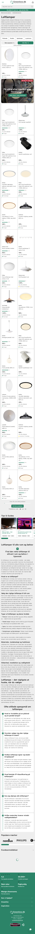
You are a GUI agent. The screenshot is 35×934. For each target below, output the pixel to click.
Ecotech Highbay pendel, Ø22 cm (26, 217)
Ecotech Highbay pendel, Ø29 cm (26, 427)
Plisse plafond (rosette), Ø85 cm (8, 427)
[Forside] (18, 2)
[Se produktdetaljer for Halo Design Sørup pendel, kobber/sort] (9, 296)
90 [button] (25, 509)
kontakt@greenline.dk (17, 920)
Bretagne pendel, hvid (8, 337)
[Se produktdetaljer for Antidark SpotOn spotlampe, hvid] (26, 357)
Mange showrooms (9, 892)
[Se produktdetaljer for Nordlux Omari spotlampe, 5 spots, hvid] (26, 238)
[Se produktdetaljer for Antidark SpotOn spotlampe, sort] (26, 143)
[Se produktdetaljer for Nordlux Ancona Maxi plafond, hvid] (9, 446)
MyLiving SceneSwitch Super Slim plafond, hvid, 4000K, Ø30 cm (9, 155)
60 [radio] (23, 509)
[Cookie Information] (23, 925)
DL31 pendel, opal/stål (25, 122)
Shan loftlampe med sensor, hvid (7, 278)
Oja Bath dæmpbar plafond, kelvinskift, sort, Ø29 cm (25, 398)
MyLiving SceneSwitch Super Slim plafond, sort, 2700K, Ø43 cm (25, 339)
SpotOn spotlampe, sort (25, 154)
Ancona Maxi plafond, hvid (8, 457)
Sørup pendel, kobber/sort (6, 308)
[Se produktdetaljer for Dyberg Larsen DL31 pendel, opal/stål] (26, 111)
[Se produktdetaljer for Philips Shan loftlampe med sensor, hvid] (9, 266)
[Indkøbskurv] (33, 2)
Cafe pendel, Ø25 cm (8, 488)
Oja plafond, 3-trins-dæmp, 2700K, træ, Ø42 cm (9, 218)
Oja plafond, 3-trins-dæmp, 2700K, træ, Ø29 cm (25, 458)
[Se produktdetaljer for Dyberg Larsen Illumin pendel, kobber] (9, 238)
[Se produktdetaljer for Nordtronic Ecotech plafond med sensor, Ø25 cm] (9, 55)
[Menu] (3, 2)
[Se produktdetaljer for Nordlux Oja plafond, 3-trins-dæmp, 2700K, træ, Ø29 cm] (26, 446)
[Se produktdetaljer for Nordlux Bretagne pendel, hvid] (9, 326)
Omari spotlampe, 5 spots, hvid (24, 249)
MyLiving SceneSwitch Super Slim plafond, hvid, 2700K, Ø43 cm (25, 186)
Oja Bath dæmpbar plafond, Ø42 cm (24, 489)
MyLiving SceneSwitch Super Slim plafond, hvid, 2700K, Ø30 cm (9, 123)
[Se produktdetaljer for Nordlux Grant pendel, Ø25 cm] (9, 357)
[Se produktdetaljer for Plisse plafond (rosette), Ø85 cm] (9, 416)
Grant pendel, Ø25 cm (8, 367)
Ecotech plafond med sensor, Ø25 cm (8, 66)
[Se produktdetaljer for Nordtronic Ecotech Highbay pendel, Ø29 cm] (26, 416)
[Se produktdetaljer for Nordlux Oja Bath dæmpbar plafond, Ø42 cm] (26, 478)
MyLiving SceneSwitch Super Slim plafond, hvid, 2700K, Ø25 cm (25, 67)
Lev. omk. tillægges (6, 75)
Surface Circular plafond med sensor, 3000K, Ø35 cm (9, 398)
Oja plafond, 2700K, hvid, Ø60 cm (26, 308)
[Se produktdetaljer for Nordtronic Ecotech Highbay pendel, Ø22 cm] (26, 206)
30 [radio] (20, 509)
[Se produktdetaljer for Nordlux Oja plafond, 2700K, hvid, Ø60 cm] (26, 296)
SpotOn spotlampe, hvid (25, 367)
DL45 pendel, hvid (24, 277)
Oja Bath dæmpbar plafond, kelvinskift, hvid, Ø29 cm (9, 186)
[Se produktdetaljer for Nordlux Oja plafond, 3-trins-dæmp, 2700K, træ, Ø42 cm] (9, 206)
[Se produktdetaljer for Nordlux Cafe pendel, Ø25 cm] (9, 478)
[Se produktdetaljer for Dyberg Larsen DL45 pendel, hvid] (26, 266)
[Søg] (32, 6)
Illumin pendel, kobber (8, 248)
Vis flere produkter (17, 506)
